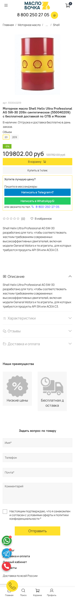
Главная (8, 25)
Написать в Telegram (36, 192)
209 (14, 137)
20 (6, 137)
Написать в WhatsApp (36, 201)
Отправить (37, 530)
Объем (7, 132)
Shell (56, 25)
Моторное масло (29, 25)
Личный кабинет (15, 562)
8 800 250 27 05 (33, 15)
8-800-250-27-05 (47, 207)
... (47, 24)
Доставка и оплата (16, 556)
